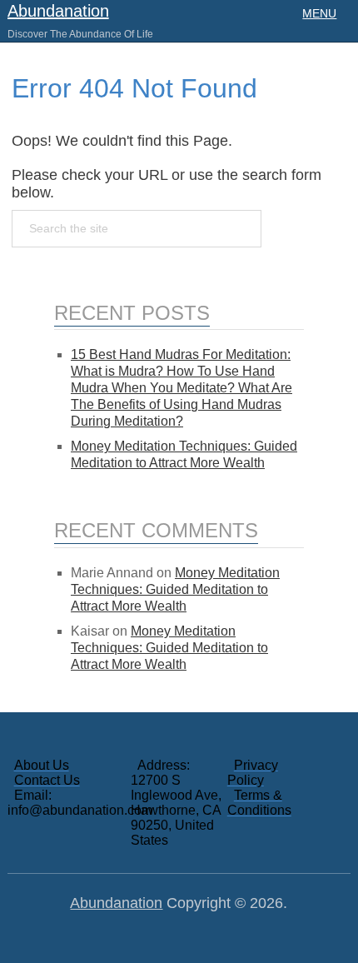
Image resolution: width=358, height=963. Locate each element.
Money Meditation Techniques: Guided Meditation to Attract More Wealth (175, 589)
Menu (319, 13)
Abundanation (58, 11)
